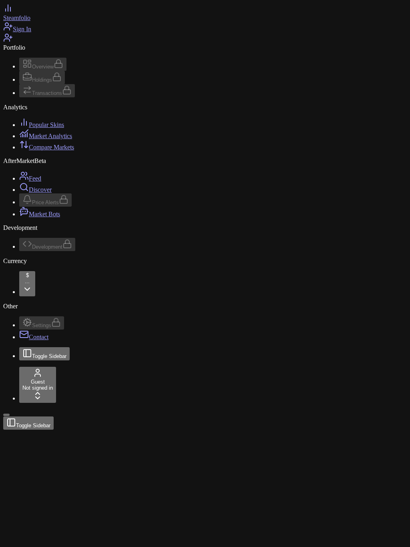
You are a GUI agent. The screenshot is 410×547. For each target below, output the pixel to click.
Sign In (22, 29)
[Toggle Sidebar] (6, 415)
